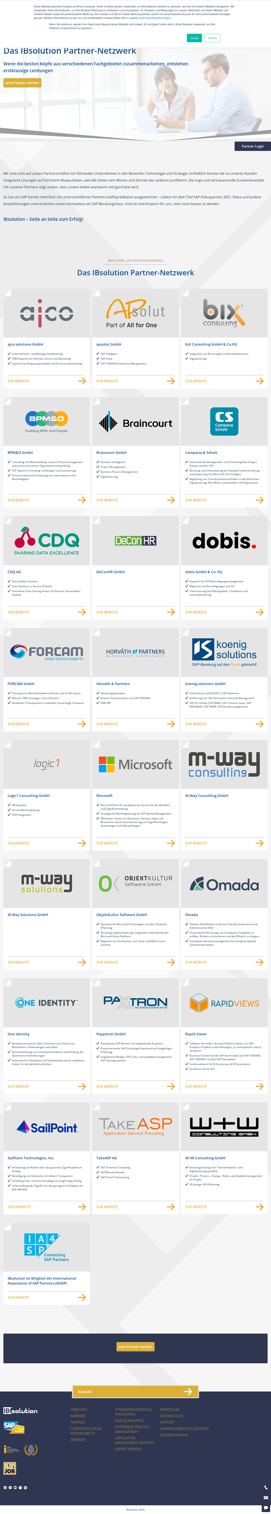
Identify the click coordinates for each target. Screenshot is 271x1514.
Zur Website (107, 381)
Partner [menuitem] (78, 1422)
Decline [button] (212, 38)
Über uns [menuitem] (79, 1409)
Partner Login (253, 146)
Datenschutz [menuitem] (171, 1416)
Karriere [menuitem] (78, 1416)
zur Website (18, 381)
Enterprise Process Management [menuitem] (132, 1429)
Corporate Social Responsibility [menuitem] (86, 1431)
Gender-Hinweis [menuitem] (174, 1435)
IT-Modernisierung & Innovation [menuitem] (133, 1412)
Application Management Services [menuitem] (134, 1440)
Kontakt (85, 1391)
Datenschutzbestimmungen (154, 18)
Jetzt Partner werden (22, 82)
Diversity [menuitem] (78, 1439)
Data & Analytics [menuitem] (129, 1420)
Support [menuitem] (167, 1422)
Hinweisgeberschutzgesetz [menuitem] (184, 1428)
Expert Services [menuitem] (128, 1449)
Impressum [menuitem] (169, 1409)
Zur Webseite (19, 1206)
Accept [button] (194, 38)
